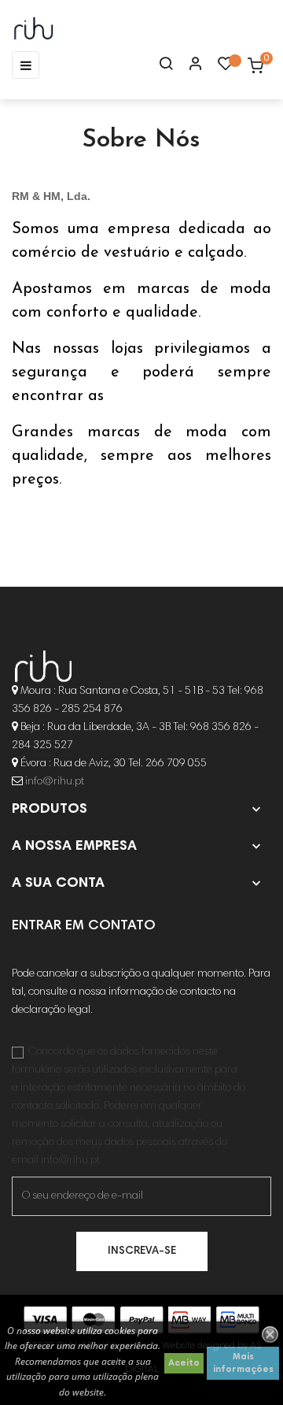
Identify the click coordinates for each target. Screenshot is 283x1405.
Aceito (184, 1363)
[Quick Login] (189, 65)
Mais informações (243, 1363)
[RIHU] (43, 667)
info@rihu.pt (54, 782)
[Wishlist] (225, 67)
